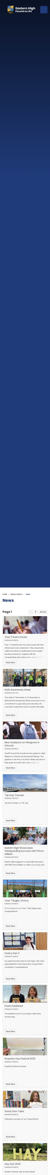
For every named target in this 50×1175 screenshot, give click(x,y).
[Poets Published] (25, 994)
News (28, 594)
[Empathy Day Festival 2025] (25, 1046)
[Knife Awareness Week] (25, 678)
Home (5, 594)
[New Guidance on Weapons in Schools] (25, 730)
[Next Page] (35, 612)
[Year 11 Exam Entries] (25, 625)
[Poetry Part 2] (25, 941)
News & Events (16, 594)
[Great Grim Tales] (25, 1099)
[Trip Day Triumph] (25, 783)
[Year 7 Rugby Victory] (25, 888)
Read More (10, 662)
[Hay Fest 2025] (25, 1152)
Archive (43, 612)
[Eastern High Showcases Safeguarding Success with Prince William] (25, 836)
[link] (30, 612)
